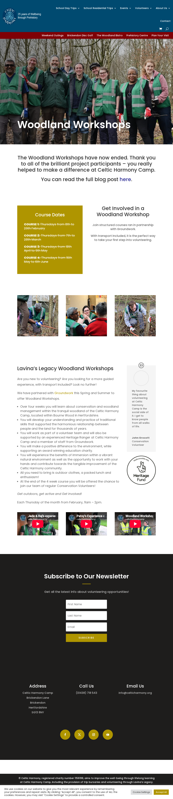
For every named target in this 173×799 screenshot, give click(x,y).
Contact (165, 21)
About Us (161, 8)
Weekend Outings (53, 35)
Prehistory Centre (137, 35)
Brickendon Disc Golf (80, 35)
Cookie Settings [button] (141, 792)
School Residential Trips (98, 8)
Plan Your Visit (160, 35)
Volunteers (142, 8)
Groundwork (63, 393)
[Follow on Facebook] (65, 735)
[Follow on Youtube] (108, 735)
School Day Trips (66, 8)
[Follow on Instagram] (94, 735)
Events (124, 8)
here (125, 179)
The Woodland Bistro (110, 35)
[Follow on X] (79, 735)
